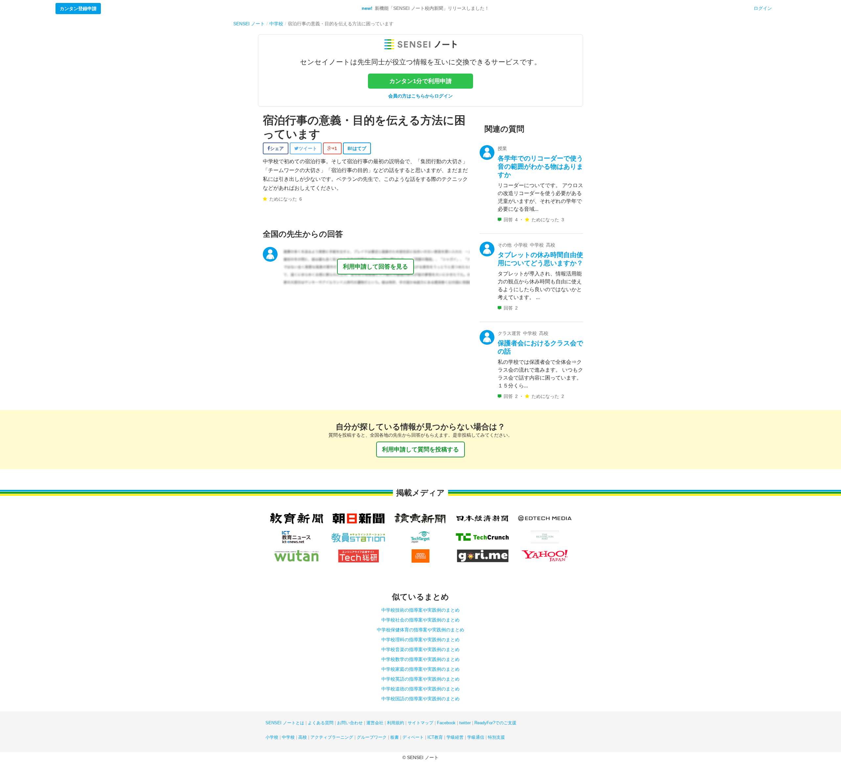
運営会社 (374, 722)
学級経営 (455, 737)
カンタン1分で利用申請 (420, 81)
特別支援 (496, 737)
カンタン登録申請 (78, 8)
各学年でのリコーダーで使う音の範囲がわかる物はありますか (540, 166)
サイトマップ (420, 722)
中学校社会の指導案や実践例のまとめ (420, 619)
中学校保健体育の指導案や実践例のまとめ (420, 629)
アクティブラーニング (331, 737)
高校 (302, 737)
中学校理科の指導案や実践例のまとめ (420, 639)
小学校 (271, 737)
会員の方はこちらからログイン (420, 95)
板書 (394, 737)
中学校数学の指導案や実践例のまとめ (420, 659)
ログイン (763, 8)
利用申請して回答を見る (375, 266)
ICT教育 (435, 737)
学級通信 (475, 737)
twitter (465, 722)
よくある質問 (320, 722)
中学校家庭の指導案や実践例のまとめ (420, 669)
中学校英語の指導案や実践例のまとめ (420, 679)
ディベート (413, 737)
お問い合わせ (350, 722)
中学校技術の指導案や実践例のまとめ (420, 610)
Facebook (446, 722)
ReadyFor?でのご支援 (495, 722)
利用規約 (395, 722)
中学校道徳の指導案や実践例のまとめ (420, 688)
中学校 (288, 737)
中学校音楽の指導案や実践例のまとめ (420, 649)
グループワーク (372, 737)
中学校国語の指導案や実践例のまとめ (420, 698)
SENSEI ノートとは (284, 722)
